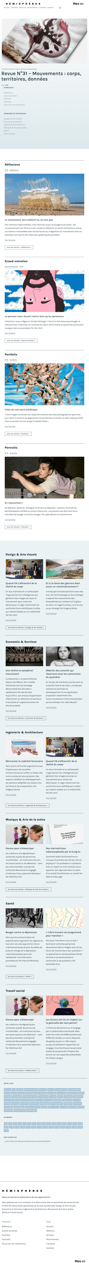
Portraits (13, 453)
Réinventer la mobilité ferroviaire (24, 761)
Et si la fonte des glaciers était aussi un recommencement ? (63, 585)
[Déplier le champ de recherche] (60, 8)
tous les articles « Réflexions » (19, 247)
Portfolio (13, 360)
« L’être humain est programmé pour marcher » (63, 934)
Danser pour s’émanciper (20, 848)
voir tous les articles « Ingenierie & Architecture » (27, 805)
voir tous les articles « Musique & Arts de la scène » (28, 889)
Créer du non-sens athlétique (21, 409)
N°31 (6, 170)
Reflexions (14, 170)
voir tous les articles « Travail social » (22, 1070)
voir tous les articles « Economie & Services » (26, 718)
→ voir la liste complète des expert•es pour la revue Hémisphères (27, 1141)
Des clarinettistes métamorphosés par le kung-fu (63, 850)
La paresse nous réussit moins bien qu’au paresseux (34, 316)
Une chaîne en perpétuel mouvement (19, 672)
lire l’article (10, 240)
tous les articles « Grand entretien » (21, 341)
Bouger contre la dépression (21, 932)
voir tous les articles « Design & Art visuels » (26, 628)
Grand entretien (11, 267)
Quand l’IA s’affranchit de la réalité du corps (21, 585)
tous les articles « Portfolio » (18, 434)
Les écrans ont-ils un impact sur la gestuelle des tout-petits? (64, 1021)
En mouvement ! (14, 502)
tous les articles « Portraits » (18, 527)
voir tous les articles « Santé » (20, 977)
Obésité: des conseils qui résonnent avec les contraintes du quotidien (63, 673)
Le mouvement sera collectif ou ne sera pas (29, 219)
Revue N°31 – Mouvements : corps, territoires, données (41, 76)
